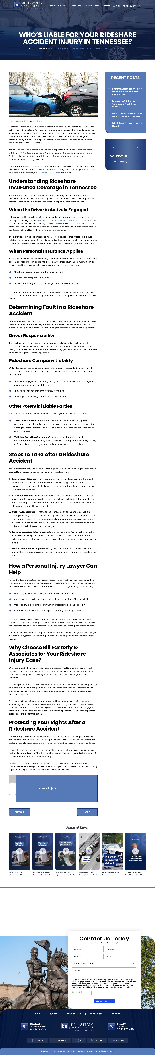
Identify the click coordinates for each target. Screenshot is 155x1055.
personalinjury (17, 121)
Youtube (120, 1040)
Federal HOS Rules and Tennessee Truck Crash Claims (124, 104)
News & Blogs (96, 1014)
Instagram (61, 1040)
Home (52, 6)
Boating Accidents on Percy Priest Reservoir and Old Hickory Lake (127, 91)
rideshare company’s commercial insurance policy (59, 220)
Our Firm (61, 6)
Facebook (38, 1040)
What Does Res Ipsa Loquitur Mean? (127, 124)
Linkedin (98, 1040)
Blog (97, 6)
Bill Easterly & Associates (49, 173)
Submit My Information (104, 1001)
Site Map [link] (97, 1051)
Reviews (88, 6)
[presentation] (70, 881)
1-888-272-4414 (131, 6)
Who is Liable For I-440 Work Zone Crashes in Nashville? (127, 115)
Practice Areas (75, 6)
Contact (106, 6)
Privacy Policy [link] (107, 1051)
